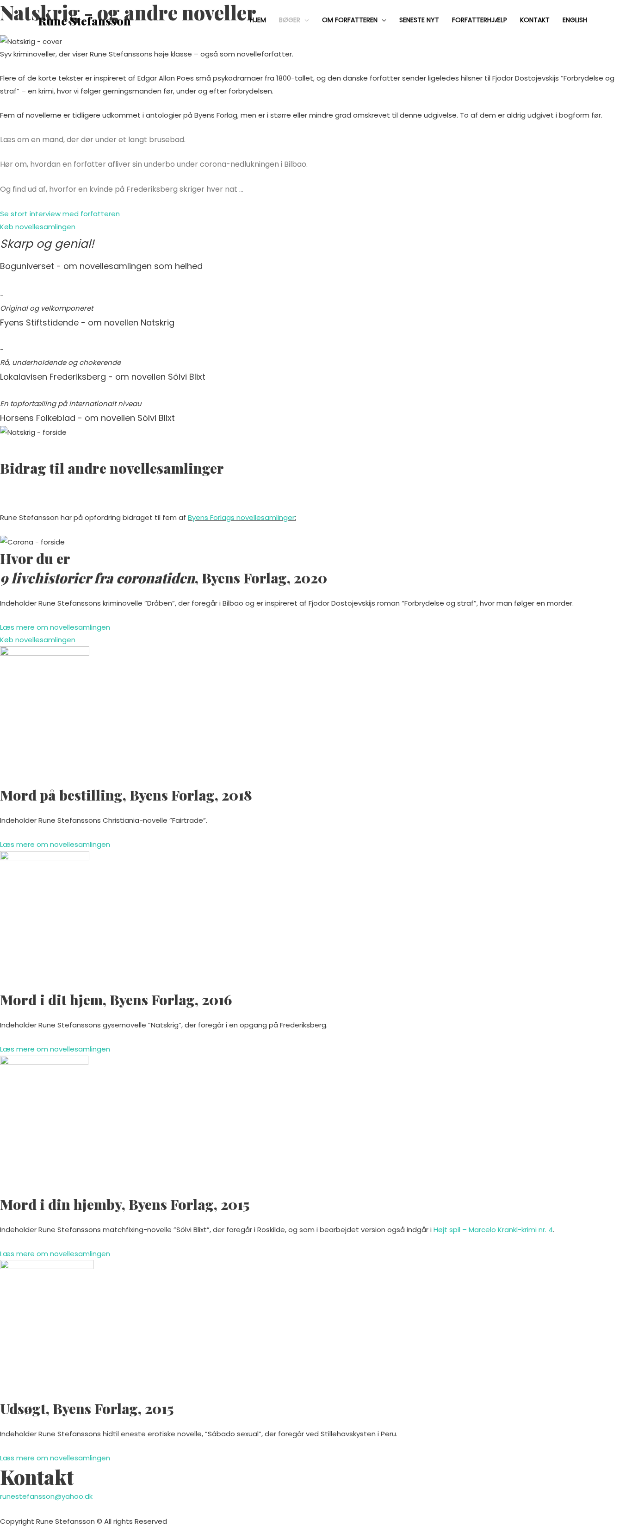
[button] (60, 214)
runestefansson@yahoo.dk (46, 1496)
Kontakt (535, 20)
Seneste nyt (419, 20)
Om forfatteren (350, 20)
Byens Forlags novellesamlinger (241, 517)
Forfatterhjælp (479, 20)
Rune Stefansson (84, 20)
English (575, 20)
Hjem (258, 20)
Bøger (289, 20)
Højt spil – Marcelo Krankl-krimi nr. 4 (493, 1229)
